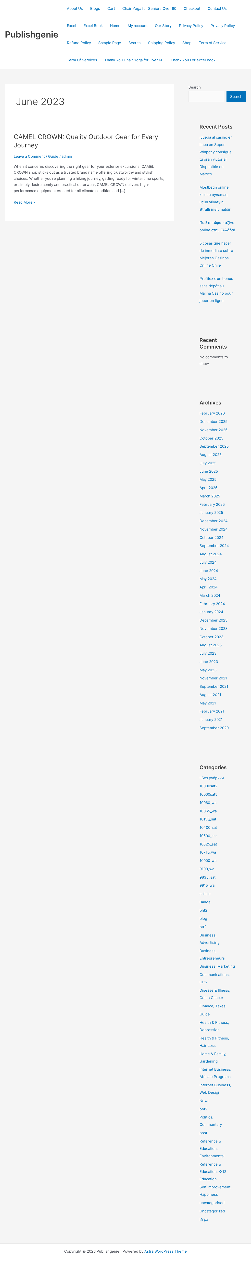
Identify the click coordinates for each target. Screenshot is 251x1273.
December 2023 (214, 620)
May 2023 (208, 670)
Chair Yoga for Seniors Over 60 (149, 8)
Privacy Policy (191, 25)
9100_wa (207, 869)
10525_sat (208, 844)
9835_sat (207, 877)
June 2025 (209, 471)
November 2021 (213, 678)
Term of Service (212, 42)
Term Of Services (82, 60)
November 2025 (213, 430)
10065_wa (208, 811)
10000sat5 (208, 794)
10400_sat (208, 827)
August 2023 (211, 645)
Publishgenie (31, 34)
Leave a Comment (29, 156)
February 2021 (212, 711)
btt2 (203, 926)
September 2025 (214, 446)
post (203, 1132)
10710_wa (208, 852)
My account (138, 25)
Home (115, 25)
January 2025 (211, 512)
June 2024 (209, 570)
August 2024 (211, 554)
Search (134, 42)
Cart (111, 8)
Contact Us (217, 8)
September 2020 (214, 728)
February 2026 (212, 413)
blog (203, 918)
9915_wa (207, 885)
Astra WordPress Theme (165, 1251)
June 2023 (209, 661)
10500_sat (208, 835)
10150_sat (208, 819)
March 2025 (210, 496)
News (204, 1100)
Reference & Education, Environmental (212, 1148)
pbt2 (203, 1109)
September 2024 (214, 545)
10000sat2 (208, 786)
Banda (205, 902)
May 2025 (208, 479)
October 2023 (212, 637)
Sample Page (109, 42)
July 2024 (208, 562)
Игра (204, 1219)
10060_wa (208, 802)
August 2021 (210, 694)
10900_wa (208, 860)
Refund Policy (79, 42)
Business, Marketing (217, 966)
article (205, 893)
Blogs (95, 8)
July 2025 (208, 463)
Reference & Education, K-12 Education (213, 1171)
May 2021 (208, 703)
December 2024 (214, 521)
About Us (75, 8)
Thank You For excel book (193, 60)
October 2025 (211, 438)
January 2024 (211, 612)
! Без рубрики (212, 778)
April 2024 (209, 587)
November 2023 (214, 628)
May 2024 (208, 578)
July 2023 (208, 653)
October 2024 (212, 537)
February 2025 (212, 504)
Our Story (163, 25)
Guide (53, 156)
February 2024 (212, 603)
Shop (186, 42)
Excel (71, 25)
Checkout (192, 8)
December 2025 (213, 421)
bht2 (203, 910)
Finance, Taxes (213, 1006)
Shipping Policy (161, 42)
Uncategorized (212, 1211)
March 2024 (210, 595)
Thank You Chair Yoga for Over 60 (133, 60)
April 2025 (208, 487)
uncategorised (212, 1202)
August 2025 (211, 454)
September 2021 (214, 686)
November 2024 (214, 529)
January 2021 (211, 719)
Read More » (25, 202)
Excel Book (93, 25)
